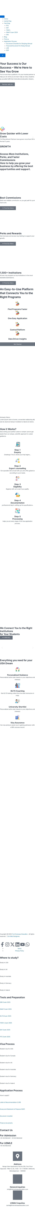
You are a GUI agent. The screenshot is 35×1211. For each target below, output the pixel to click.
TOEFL (8, 30)
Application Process (10, 41)
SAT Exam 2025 (5, 1030)
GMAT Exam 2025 (6, 1009)
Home (6, 19)
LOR (7, 48)
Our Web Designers (13, 936)
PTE (7, 25)
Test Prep (7, 23)
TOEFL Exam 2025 (6, 1023)
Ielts (7, 34)
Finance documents (6, 1123)
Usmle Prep (7, 21)
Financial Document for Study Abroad (18, 46)
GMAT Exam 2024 (12, 32)
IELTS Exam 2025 (5, 1016)
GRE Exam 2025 (5, 1002)
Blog (5, 37)
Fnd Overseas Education (20, 934)
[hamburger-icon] (2, 16)
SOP (7, 50)
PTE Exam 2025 (5, 1037)
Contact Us (6, 1130)
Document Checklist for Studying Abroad (19, 43)
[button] (2, 137)
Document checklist (6, 1116)
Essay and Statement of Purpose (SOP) (12, 1109)
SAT (7, 28)
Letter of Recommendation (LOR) (10, 1102)
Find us (6, 39)
